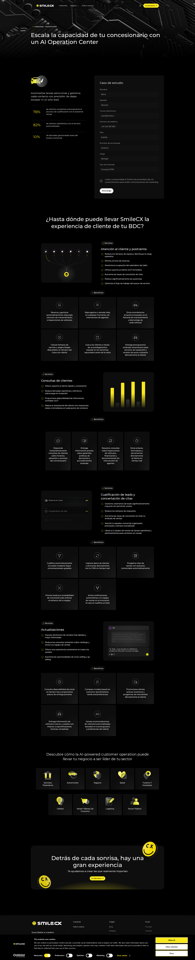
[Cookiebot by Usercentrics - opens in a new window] (19, 955)
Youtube (148, 927)
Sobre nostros (78, 927)
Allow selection (172, 947)
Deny (172, 953)
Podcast (112, 931)
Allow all (171, 940)
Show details (122, 956)
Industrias (77, 922)
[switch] (69, 955)
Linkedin (148, 931)
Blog (111, 927)
